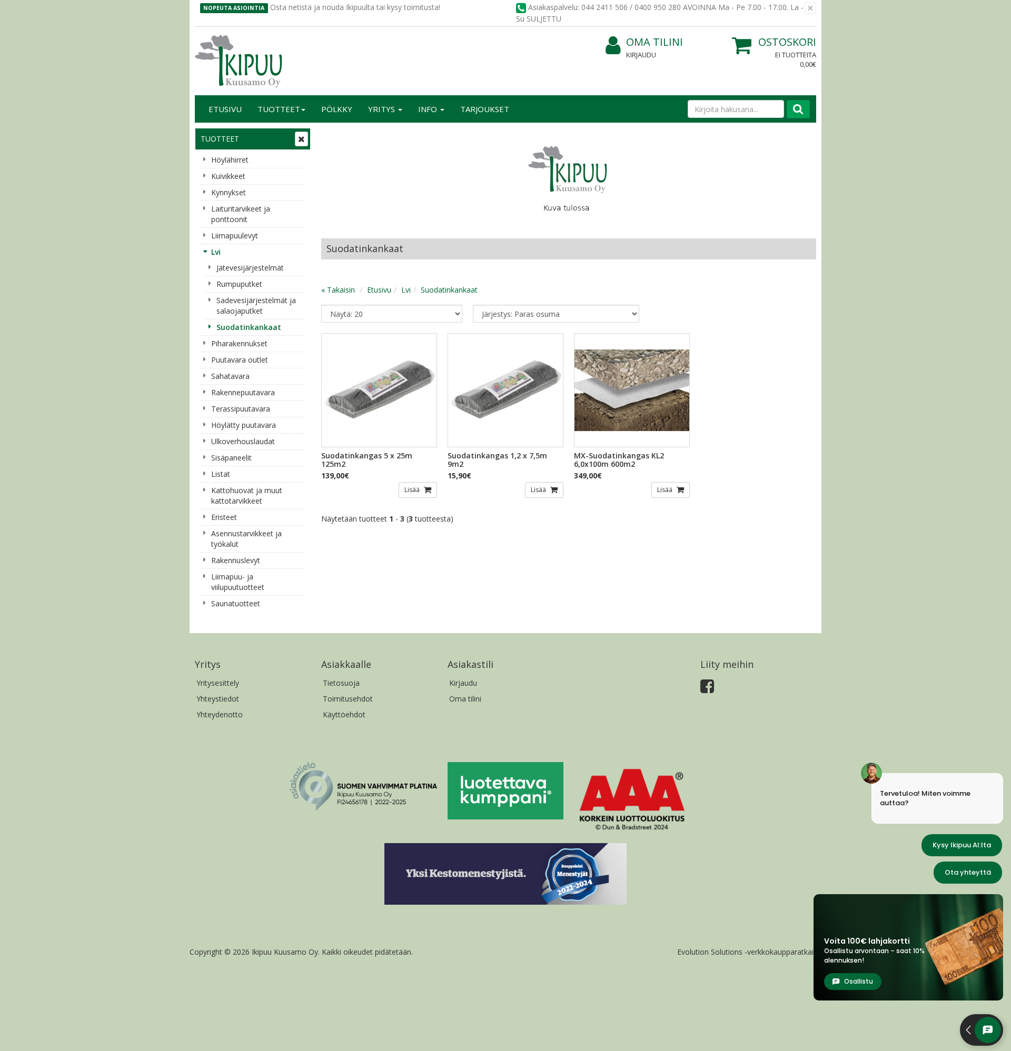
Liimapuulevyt (234, 236)
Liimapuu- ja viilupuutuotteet (237, 582)
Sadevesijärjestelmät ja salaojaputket (256, 305)
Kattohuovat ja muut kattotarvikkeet (246, 495)
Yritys (382, 109)
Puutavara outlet (239, 360)
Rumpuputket (239, 284)
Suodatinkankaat (248, 327)
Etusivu (225, 109)
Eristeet (224, 517)
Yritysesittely (217, 683)
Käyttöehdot (344, 714)
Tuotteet (278, 109)
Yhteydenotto (219, 714)
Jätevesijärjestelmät (250, 268)
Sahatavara (230, 376)
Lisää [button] (412, 489)
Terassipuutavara (240, 409)
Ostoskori (787, 42)
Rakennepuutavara (243, 392)
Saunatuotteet (235, 603)
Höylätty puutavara (243, 425)
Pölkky (336, 109)
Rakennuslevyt (235, 560)
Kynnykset (228, 192)
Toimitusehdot (348, 699)
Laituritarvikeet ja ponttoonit (240, 214)
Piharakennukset (239, 343)
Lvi (216, 252)
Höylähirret (230, 160)
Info (428, 109)
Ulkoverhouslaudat (243, 441)
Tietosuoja (341, 683)
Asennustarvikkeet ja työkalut (246, 538)
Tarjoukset (484, 109)
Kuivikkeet (228, 176)
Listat (220, 474)
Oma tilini (654, 42)
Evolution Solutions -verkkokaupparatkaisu (749, 952)
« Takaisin (338, 290)
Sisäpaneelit (231, 458)
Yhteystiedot (217, 699)
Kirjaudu (641, 54)
